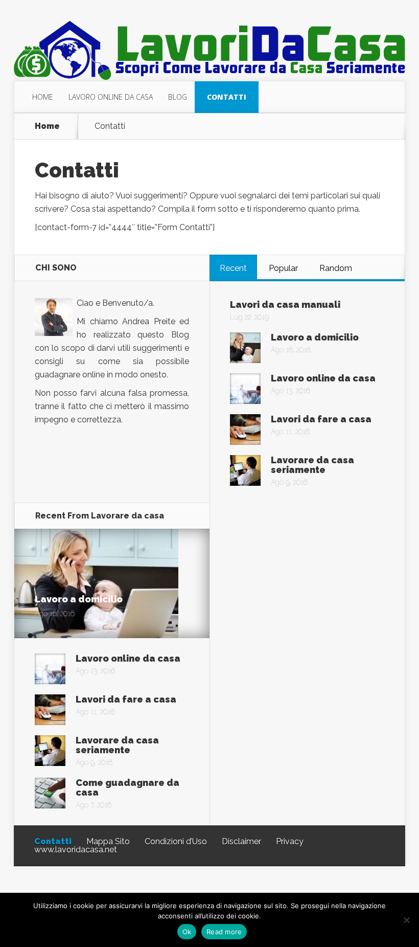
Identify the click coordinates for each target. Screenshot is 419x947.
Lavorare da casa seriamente (312, 465)
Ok (187, 932)
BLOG (177, 97)
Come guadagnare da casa (127, 787)
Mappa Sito (108, 841)
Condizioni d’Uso (176, 841)
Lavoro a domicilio (315, 337)
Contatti (53, 841)
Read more (224, 932)
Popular (283, 268)
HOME (42, 97)
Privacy (290, 841)
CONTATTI (226, 97)
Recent (233, 268)
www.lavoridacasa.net (75, 849)
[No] (406, 920)
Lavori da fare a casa (321, 419)
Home (47, 126)
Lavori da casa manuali (285, 304)
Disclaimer (241, 841)
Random (335, 268)
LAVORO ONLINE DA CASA (110, 97)
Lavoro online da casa (323, 378)
